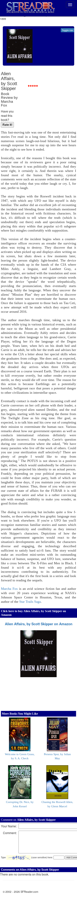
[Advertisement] (48, 95)
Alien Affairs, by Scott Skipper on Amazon (38, 623)
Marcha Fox (9, 589)
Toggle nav (67, 30)
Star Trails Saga (30, 601)
